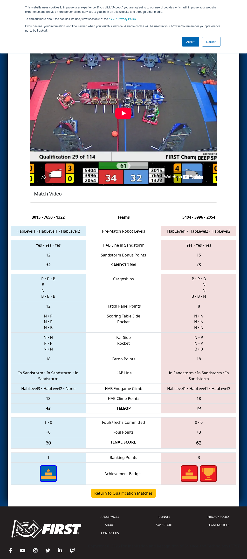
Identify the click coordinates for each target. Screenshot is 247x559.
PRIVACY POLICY (218, 517)
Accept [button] (190, 42)
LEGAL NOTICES (218, 525)
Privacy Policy (122, 19)
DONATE (164, 517)
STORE (164, 525)
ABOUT (110, 525)
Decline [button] (211, 42)
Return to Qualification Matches (123, 493)
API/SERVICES (110, 517)
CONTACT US (110, 533)
